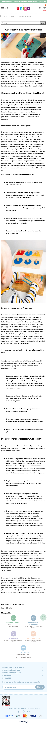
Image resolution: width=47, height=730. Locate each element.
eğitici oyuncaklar (12, 197)
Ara (42, 23)
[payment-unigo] (23, 716)
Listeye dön (6, 613)
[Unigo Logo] (23, 8)
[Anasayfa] (2, 16)
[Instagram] (23, 711)
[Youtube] (28, 711)
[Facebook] (18, 711)
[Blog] (4, 16)
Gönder (40, 687)
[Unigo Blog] (6, 16)
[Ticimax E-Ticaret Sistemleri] (23, 722)
